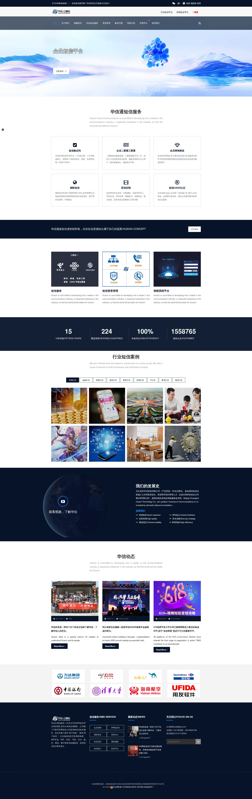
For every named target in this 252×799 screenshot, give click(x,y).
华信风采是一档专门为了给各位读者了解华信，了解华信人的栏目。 (74, 628)
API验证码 (115, 727)
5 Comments (175, 618)
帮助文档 (131, 23)
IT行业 (152, 380)
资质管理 (106, 23)
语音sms (114, 734)
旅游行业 (113, 380)
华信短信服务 (92, 23)
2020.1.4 (110, 618)
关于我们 (65, 23)
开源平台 (143, 23)
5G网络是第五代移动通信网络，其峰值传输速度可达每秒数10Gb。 (150, 749)
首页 (55, 23)
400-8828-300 (193, 3)
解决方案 (119, 23)
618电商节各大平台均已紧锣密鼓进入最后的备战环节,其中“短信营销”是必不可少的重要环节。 (176, 628)
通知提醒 (115, 741)
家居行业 (165, 380)
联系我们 (156, 23)
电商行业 (99, 380)
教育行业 (126, 380)
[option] (126, 56)
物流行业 (178, 380)
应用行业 (72, 380)
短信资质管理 (110, 291)
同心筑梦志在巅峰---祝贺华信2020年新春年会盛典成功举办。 (125, 628)
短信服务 (56, 291)
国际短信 (75, 187)
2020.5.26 (161, 618)
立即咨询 (59, 71)
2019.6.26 (59, 618)
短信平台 (115, 748)
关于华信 (194, 229)
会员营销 (97, 727)
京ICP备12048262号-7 (145, 787)
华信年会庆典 (123, 618)
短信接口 (97, 748)
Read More (59, 646)
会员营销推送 (177, 150)
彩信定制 (126, 187)
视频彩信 (78, 23)
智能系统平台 (161, 291)
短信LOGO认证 (177, 187)
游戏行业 (140, 380)
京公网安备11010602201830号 (124, 787)
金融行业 (86, 380)
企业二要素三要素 (126, 150)
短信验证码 (75, 150)
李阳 (70, 618)
